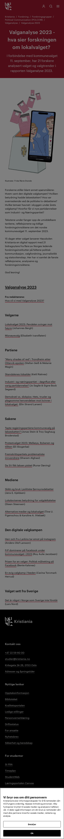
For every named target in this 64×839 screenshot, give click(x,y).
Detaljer (32, 824)
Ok (32, 833)
